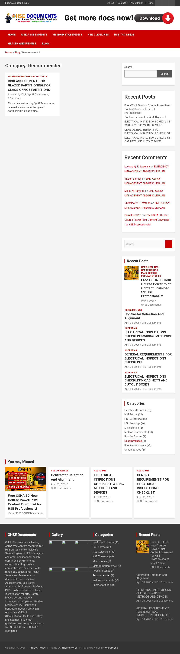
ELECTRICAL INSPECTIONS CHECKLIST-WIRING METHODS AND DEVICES (147, 336)
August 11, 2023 (17, 94)
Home (12, 34)
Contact (122, 3)
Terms (150, 3)
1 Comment (14, 98)
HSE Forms (130, 328)
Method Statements (67, 34)
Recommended (16, 76)
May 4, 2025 (148, 300)
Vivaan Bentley (132, 178)
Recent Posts (138, 261)
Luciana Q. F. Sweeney (137, 166)
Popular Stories (151, 276)
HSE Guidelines (98, 34)
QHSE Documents (38, 94)
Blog (45, 43)
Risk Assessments (34, 34)
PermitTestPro (132, 215)
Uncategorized (132, 449)
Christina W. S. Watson (137, 203)
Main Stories (149, 273)
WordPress (111, 647)
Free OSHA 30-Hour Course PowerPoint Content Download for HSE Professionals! (147, 109)
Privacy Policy (136, 3)
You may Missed (21, 462)
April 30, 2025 (132, 322)
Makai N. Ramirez (134, 190)
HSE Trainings (124, 34)
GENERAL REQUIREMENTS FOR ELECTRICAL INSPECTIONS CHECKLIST (148, 358)
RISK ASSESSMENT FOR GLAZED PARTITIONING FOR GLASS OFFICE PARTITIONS (29, 85)
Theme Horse (70, 647)
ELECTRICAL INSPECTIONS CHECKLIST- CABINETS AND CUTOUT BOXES (146, 380)
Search (128, 67)
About (110, 3)
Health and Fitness (22, 43)
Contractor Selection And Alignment (145, 117)
